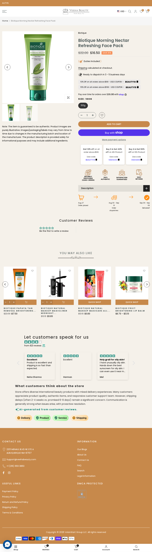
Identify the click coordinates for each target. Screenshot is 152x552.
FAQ (79, 465)
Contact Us (83, 460)
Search (80, 470)
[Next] (69, 67)
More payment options (114, 139)
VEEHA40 (113, 159)
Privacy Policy (9, 496)
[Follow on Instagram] (9, 473)
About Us (81, 454)
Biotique (82, 32)
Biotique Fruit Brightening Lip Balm (130, 309)
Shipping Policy (10, 507)
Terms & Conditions (12, 512)
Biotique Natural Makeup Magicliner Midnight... (54, 311)
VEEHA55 (136, 159)
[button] (19, 363)
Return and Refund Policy (15, 502)
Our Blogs (82, 449)
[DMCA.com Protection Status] (81, 494)
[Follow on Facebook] (3, 473)
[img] (77, 342)
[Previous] (7, 67)
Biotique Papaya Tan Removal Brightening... (20, 309)
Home (5, 20)
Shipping (82, 67)
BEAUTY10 (91, 159)
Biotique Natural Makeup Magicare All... (94, 309)
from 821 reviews (32, 345)
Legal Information (86, 476)
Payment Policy (10, 491)
